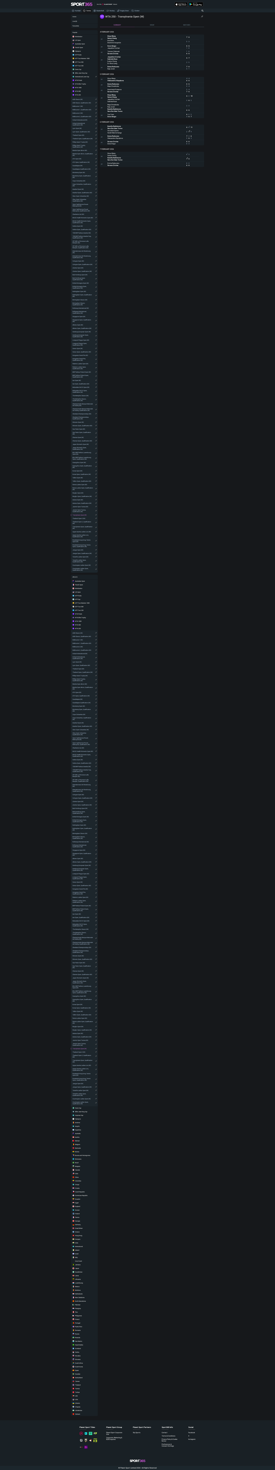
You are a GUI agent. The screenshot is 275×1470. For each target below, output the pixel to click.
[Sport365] (81, 4)
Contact (164, 1432)
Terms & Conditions (168, 1436)
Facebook (191, 1432)
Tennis (88, 11)
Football (77, 11)
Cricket (136, 11)
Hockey (112, 11)
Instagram (192, 1439)
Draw (152, 25)
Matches (186, 25)
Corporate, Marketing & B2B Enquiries (114, 1438)
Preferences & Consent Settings (168, 1445)
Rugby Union (124, 11)
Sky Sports (136, 1432)
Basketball (100, 11)
